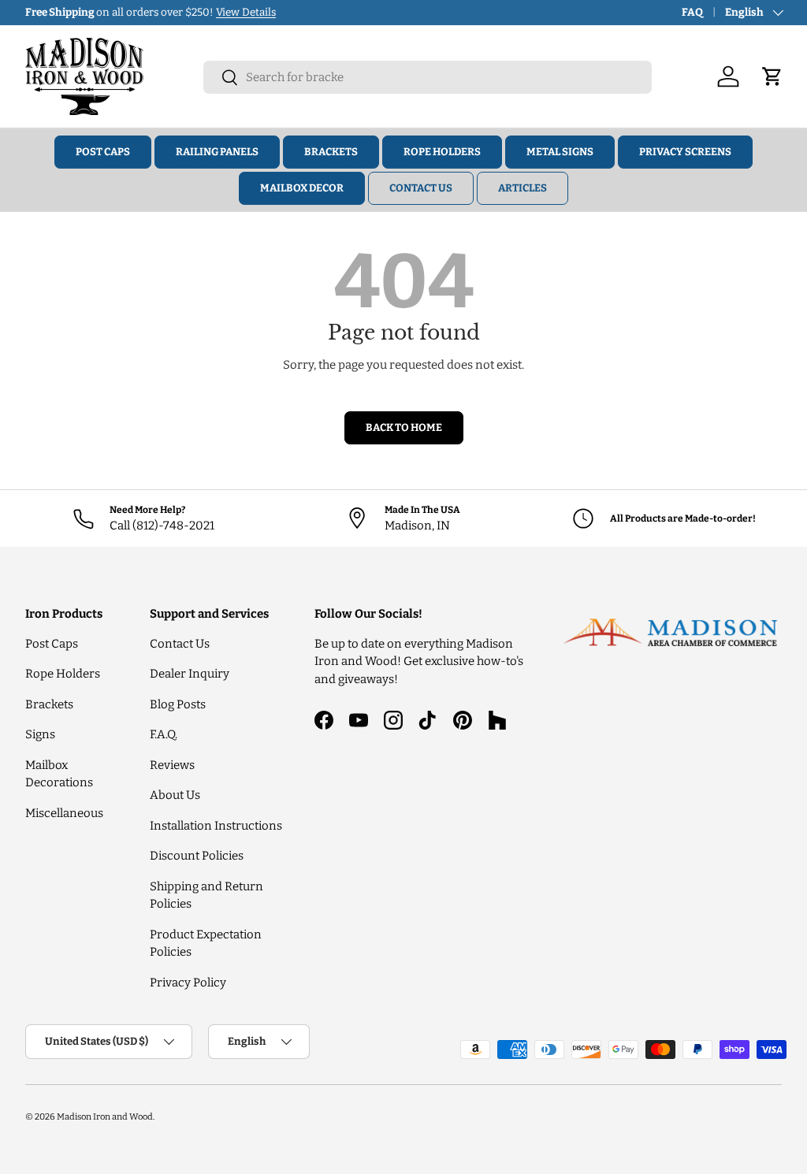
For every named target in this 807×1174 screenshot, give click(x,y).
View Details (246, 12)
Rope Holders (442, 152)
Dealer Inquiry (189, 674)
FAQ (692, 12)
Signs (40, 734)
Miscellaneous (64, 813)
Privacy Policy (188, 982)
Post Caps (103, 152)
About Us (175, 795)
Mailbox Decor (302, 188)
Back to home (404, 427)
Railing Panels (217, 152)
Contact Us (420, 188)
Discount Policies (197, 856)
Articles (522, 188)
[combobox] (427, 77)
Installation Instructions (216, 826)
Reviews (172, 765)
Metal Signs (559, 152)
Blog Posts (178, 704)
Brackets (331, 152)
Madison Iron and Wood (105, 1116)
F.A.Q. (163, 734)
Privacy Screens (685, 152)
